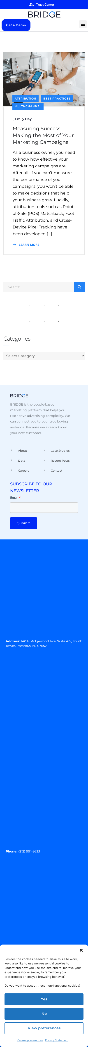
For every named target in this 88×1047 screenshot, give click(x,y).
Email (15, 497)
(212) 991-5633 (29, 851)
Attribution (25, 98)
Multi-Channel (28, 106)
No (44, 1013)
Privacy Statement (56, 1040)
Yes (44, 999)
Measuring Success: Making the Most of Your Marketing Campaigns (43, 135)
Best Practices (57, 98)
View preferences (44, 1028)
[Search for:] (44, 287)
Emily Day (23, 119)
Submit (23, 523)
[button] (81, 950)
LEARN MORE (28, 244)
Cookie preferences (30, 1040)
